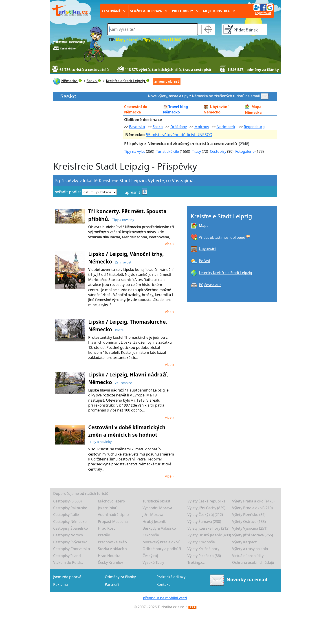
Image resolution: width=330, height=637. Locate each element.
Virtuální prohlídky (248, 555)
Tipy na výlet (134, 151)
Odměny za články (120, 576)
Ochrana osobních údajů (253, 562)
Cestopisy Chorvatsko (71, 548)
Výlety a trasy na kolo (250, 548)
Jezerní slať (107, 507)
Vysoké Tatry (153, 562)
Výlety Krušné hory (203, 548)
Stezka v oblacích (112, 548)
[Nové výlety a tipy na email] (265, 95)
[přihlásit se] (263, 7)
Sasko (68, 96)
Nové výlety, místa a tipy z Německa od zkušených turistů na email (204, 95)
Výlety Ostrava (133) (249, 521)
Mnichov (201, 126)
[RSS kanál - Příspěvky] (192, 606)
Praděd (104, 535)
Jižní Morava (153, 514)
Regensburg (254, 126)
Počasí (204, 260)
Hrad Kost (106, 528)
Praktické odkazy (170, 576)
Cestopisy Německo (70, 521)
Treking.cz (196, 562)
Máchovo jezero (111, 501)
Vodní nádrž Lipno (113, 514)
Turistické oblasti (157, 501)
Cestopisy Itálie (66, 514)
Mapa (204, 225)
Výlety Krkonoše (201, 542)
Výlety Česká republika (206, 501)
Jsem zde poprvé (67, 576)
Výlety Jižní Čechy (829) (206, 507)
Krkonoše (151, 535)
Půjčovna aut (210, 284)
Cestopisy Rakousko (70, 507)
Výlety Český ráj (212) (205, 514)
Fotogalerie (245, 151)
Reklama (60, 584)
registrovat (263, 13)
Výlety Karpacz (244, 542)
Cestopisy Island (67, 555)
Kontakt (163, 584)
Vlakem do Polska (68, 562)
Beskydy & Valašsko (159, 528)
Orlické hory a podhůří (162, 548)
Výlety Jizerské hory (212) (208, 528)
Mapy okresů (127, 40)
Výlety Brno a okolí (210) (252, 507)
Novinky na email (247, 579)
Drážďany (178, 126)
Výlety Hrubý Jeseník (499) (209, 535)
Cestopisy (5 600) (67, 501)
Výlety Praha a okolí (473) (253, 501)
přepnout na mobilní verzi (165, 597)
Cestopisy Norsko (68, 535)
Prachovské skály (112, 542)
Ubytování (207, 248)
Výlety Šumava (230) (204, 521)
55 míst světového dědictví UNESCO (179, 134)
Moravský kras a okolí (161, 542)
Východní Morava (157, 507)
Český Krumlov (110, 562)
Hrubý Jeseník (154, 521)
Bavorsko (137, 126)
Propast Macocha (113, 521)
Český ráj (150, 555)
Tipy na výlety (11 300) (162, 40)
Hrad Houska (109, 555)
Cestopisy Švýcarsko (70, 542)
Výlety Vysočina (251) (249, 528)
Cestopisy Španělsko (70, 528)
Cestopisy (218, 151)
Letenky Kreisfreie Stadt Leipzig (225, 272)
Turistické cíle (167, 151)
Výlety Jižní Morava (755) (252, 535)
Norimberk (226, 126)
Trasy (196, 151)
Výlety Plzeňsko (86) (249, 514)
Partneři (112, 584)
